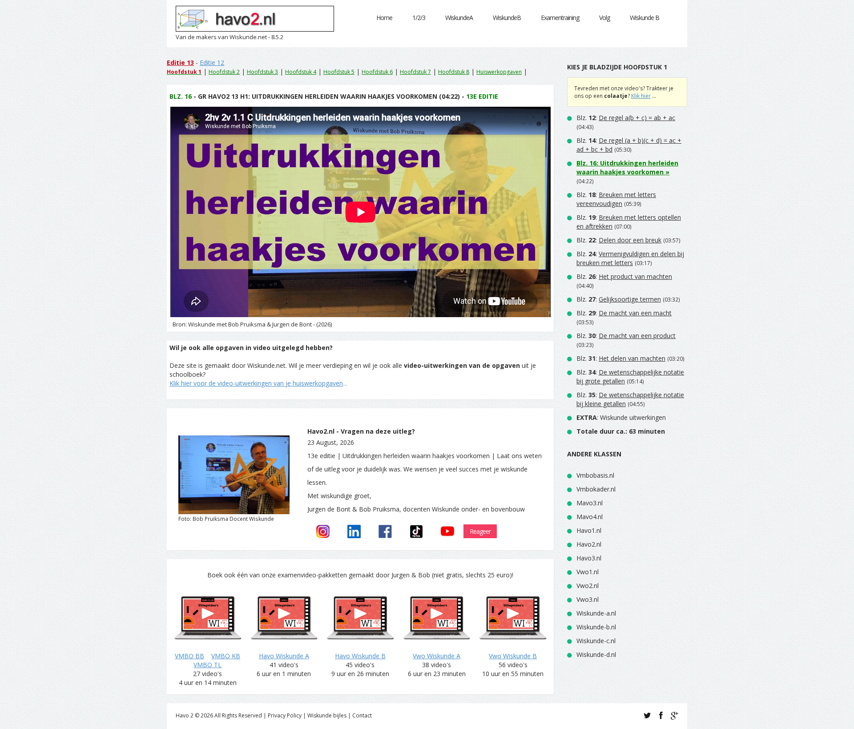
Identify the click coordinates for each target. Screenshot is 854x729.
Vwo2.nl (587, 585)
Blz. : (625, 117)
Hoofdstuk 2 (224, 72)
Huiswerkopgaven (499, 72)
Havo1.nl (588, 530)
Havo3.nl (588, 558)
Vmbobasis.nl (595, 475)
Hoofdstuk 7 (415, 72)
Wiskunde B (644, 17)
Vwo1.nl (587, 572)
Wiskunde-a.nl (596, 613)
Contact (362, 715)
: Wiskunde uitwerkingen (621, 417)
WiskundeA (459, 17)
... (258, 383)
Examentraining (560, 17)
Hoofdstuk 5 (338, 72)
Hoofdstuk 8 (453, 72)
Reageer (480, 531)
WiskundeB (507, 17)
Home (384, 17)
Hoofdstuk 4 (300, 72)
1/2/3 (418, 17)
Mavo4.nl (589, 516)
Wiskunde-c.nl (596, 640)
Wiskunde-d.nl (596, 654)
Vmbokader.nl (596, 489)
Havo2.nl (588, 544)
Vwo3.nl (587, 599)
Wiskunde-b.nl (596, 627)
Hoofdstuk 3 (262, 72)
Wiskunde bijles (326, 715)
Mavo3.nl (589, 503)
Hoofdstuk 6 (377, 72)
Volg (604, 17)
